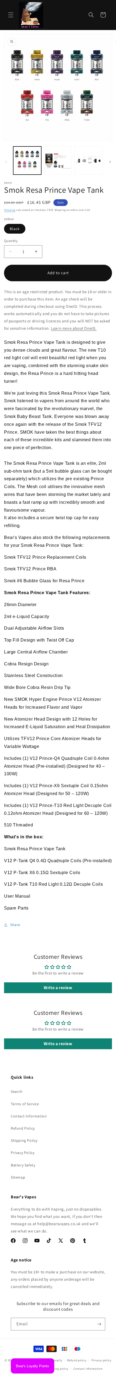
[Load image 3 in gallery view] (88, 160)
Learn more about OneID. (74, 328)
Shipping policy (57, 1369)
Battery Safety (23, 1165)
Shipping (9, 210)
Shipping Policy (24, 1140)
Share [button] (15, 924)
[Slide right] (110, 162)
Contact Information (29, 1116)
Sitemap (18, 1177)
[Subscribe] (99, 1324)
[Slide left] (6, 162)
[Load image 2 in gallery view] (58, 160)
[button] (11, 15)
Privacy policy (101, 1360)
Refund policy (76, 1360)
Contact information (88, 1369)
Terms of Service (25, 1103)
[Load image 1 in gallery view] (27, 160)
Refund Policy (23, 1128)
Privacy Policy (22, 1152)
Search (17, 1091)
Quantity (11, 240)
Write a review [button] (58, 987)
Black (15, 228)
